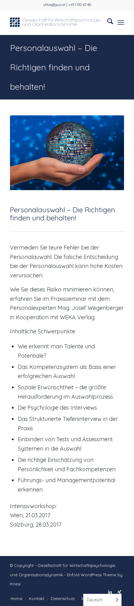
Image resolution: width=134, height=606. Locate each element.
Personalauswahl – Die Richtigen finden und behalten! (53, 67)
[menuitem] (107, 22)
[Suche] (107, 22)
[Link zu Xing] (119, 592)
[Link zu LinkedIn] (110, 592)
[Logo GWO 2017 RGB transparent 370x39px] (55, 22)
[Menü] (120, 22)
